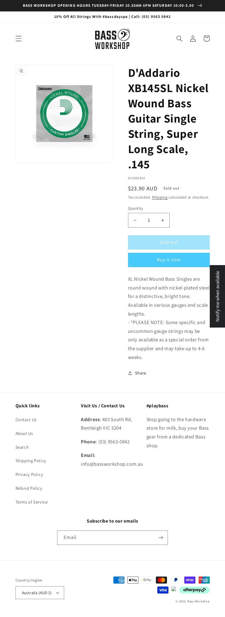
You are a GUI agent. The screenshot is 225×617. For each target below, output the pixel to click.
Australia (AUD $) (37, 592)
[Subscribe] (161, 537)
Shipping (160, 197)
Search (22, 447)
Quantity (135, 208)
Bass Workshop (199, 601)
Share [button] (140, 373)
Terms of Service (32, 502)
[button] (18, 38)
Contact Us (26, 419)
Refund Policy (29, 488)
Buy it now (168, 260)
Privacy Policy (29, 474)
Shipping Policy (31, 460)
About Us (24, 433)
